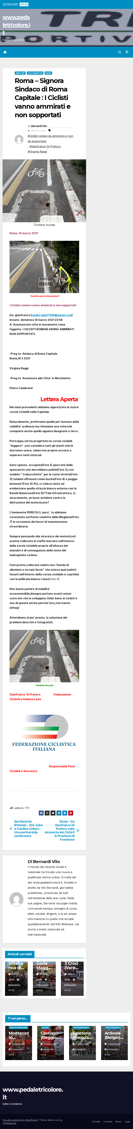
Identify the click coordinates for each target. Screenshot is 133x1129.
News (48, 73)
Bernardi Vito (39, 126)
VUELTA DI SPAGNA (18, 1028)
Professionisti (81, 1028)
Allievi (45, 1028)
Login (127, 1121)
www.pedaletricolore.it (16, 25)
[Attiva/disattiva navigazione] (126, 52)
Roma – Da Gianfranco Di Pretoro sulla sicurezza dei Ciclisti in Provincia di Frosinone (59, 830)
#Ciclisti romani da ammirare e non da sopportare (50, 138)
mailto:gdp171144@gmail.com (52, 315)
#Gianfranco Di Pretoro (44, 146)
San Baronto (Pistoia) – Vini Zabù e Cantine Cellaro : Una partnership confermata (28, 829)
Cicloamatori (35, 73)
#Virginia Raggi (37, 151)
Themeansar (9, 1123)
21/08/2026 (18, 1044)
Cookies (107, 1121)
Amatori (20, 73)
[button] (119, 52)
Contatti (96, 1121)
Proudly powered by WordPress (20, 1120)
